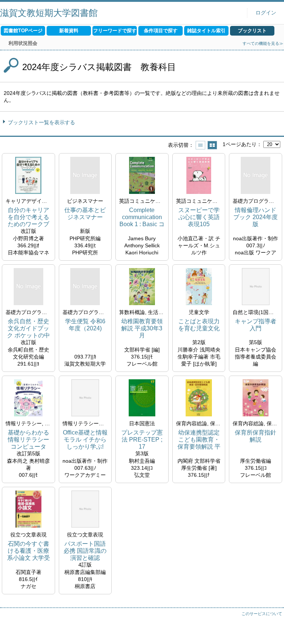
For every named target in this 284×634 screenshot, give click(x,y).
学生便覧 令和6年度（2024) (85, 324)
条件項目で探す (161, 30)
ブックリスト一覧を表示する (41, 122)
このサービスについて (261, 613)
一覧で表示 (200, 145)
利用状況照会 (23, 43)
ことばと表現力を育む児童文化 (199, 324)
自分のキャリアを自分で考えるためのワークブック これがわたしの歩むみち (28, 217)
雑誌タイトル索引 (206, 30)
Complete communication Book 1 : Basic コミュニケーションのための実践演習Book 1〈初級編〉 (142, 217)
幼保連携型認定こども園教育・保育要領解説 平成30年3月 (199, 439)
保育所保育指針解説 (255, 436)
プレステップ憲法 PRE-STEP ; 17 (142, 439)
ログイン (266, 13)
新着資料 (68, 30)
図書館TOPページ (23, 30)
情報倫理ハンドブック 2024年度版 (255, 217)
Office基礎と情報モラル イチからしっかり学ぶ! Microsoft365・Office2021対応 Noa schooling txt (85, 439)
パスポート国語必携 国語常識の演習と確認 (85, 551)
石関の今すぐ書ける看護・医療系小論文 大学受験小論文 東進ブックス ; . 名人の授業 (28, 551)
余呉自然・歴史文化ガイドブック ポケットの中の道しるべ (28, 328)
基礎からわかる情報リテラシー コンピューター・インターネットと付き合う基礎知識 (28, 439)
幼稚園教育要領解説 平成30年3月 (142, 328)
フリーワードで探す (114, 30)
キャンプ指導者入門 (255, 324)
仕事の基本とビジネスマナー (85, 213)
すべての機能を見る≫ (263, 43)
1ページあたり (240, 144)
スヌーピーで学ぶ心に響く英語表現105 (199, 217)
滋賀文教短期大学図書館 (49, 13)
